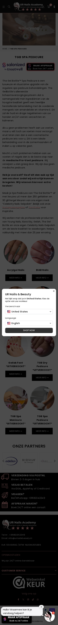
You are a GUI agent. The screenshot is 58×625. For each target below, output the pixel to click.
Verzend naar (12, 306)
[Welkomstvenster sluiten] (41, 607)
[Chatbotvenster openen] (49, 616)
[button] (29, 311)
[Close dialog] (53, 291)
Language (10, 318)
